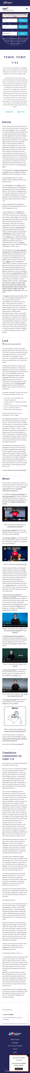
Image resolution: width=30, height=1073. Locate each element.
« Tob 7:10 (9, 112)
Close (28, 1055)
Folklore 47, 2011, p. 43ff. (9, 703)
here (19, 500)
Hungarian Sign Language (9, 596)
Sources (15, 1049)
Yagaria (19, 185)
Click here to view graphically (13, 344)
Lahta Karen (13, 284)
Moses (20, 744)
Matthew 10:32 (20, 227)
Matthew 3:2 (9, 237)
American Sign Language (9, 530)
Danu (22, 288)
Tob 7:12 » (21, 112)
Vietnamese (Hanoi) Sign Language (13, 636)
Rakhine (19, 284)
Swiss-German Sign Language (12, 594)
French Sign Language (10, 538)
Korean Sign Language (10, 669)
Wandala (19, 212)
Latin (24, 570)
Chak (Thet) (17, 290)
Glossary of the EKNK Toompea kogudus (14, 731)
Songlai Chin (14, 282)
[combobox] (9, 33)
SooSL (14, 666)
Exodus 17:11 (17, 675)
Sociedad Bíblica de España (14, 526)
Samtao (21, 286)
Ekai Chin (7, 282)
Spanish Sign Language (18, 494)
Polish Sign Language (8, 496)
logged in (14, 1017)
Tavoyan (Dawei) (6, 290)
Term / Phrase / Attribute (15, 1046)
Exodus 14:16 (18, 604)
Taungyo (15, 288)
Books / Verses (15, 1039)
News (15, 1052)
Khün (7, 284)
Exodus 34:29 (9, 585)
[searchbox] (10, 33)
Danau (20, 282)
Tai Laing (9, 288)
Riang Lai (16, 286)
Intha (19, 288)
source (23, 564)
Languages (15, 1043)
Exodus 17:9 (5, 610)
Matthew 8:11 (7, 233)
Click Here (19, 1069)
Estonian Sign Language (10, 699)
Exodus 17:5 (20, 606)
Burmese (16, 252)
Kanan (4, 284)
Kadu (23, 282)
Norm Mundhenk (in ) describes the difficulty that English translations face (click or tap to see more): (15, 172)
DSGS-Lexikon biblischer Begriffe (12, 630)
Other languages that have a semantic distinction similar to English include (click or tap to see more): (14, 179)
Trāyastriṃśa (15, 273)
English (12, 130)
